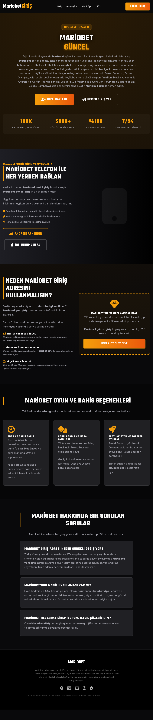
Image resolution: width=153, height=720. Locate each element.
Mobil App (87, 6)
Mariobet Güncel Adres (89, 695)
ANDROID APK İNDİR (28, 233)
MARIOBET (76, 662)
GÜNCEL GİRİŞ (138, 6)
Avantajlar (71, 6)
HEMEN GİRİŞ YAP (99, 99)
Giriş (59, 6)
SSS (99, 6)
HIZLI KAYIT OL (57, 99)
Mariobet (17, 6)
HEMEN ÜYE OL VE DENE (114, 344)
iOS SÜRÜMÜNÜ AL (27, 244)
